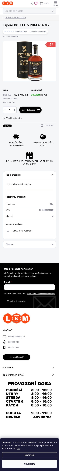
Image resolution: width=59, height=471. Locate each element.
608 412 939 (13, 347)
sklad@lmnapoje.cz (16, 337)
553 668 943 (13, 342)
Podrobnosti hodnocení (37, 31)
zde (18, 448)
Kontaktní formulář (16, 357)
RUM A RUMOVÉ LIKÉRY (22, 231)
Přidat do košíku (28, 110)
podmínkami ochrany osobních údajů (41, 294)
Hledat (52, 11)
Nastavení (29, 455)
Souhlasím (29, 464)
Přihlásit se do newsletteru (16, 301)
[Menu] (55, 3)
